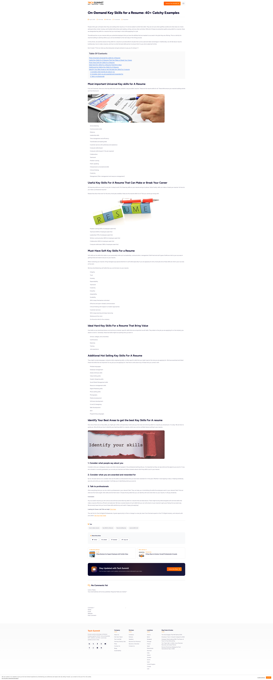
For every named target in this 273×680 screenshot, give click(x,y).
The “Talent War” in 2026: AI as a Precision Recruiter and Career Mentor (172, 644)
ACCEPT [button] (268, 677)
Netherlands (150, 648)
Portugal (149, 641)
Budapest (149, 639)
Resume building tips (121, 528)
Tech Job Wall (117, 639)
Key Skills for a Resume (108, 528)
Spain (148, 646)
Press (115, 643)
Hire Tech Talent (118, 637)
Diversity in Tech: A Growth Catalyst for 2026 (173, 637)
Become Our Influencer (135, 641)
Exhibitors (131, 634)
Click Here (113, 509)
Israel (148, 662)
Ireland (148, 655)
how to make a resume (94, 528)
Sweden (149, 657)
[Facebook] (97, 643)
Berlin (148, 637)
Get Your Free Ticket (100, 515)
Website (90, 613)
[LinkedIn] (89, 643)
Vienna (149, 634)
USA (148, 668)
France (149, 643)
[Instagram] (101, 643)
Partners (131, 637)
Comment (91, 607)
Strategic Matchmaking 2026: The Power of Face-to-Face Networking (173, 640)
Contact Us (117, 646)
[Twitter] (93, 643)
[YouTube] (105, 643)
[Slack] (101, 647)
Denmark (149, 650)
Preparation (125, 19)
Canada (149, 666)
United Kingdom (151, 664)
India (148, 653)
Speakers (131, 639)
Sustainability (117, 650)
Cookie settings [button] (261, 677)
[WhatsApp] (93, 647)
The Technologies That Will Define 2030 (172, 634)
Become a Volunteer (134, 643)
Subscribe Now (173, 569)
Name (89, 609)
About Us (116, 634)
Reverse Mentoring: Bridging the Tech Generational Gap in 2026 (171, 647)
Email (89, 611)
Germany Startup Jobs (120, 641)
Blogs (115, 648)
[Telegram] (97, 647)
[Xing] (89, 647)
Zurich (148, 659)
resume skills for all (133, 528)
